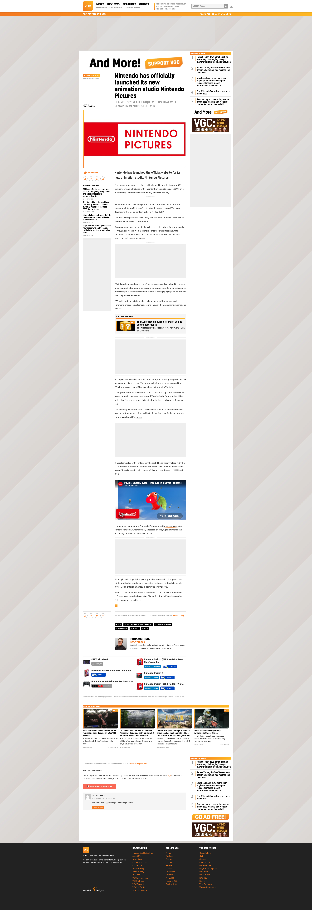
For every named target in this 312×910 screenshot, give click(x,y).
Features (129, 4)
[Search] (226, 6)
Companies (171, 871)
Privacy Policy (138, 868)
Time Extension (205, 884)
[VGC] (88, 6)
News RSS (170, 878)
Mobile (137, 8)
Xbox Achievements (207, 887)
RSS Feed (136, 874)
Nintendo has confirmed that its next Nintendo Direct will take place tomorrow (97, 217)
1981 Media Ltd (91, 855)
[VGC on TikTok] (227, 14)
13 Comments (224, 745)
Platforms (170, 874)
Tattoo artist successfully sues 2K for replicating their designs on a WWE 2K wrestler (99, 733)
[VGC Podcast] (216, 14)
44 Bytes (98, 889)
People (169, 865)
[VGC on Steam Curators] (230, 14)
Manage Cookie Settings (142, 853)
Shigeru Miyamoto (151, 470)
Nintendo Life (205, 865)
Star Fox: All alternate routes (167, 6)
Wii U (176, 470)
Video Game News (92, 76)
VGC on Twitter (139, 887)
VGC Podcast (138, 884)
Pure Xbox (203, 871)
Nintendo (118, 8)
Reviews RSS (171, 884)
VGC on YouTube (139, 890)
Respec (202, 881)
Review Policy (138, 871)
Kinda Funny (204, 862)
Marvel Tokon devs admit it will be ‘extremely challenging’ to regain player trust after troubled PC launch (214, 59)
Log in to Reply (98, 807)
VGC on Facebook (140, 878)
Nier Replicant (169, 413)
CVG (201, 856)
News (100, 4)
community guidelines (138, 764)
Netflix (141, 387)
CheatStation (205, 853)
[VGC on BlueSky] (222, 14)
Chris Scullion (89, 106)
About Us (136, 856)
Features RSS (171, 881)
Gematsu (203, 859)
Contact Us (137, 865)
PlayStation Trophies (208, 868)
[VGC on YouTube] (224, 14)
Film (119, 624)
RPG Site (203, 878)
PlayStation (101, 8)
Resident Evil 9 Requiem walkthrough (171, 4)
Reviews (113, 4)
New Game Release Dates (166, 9)
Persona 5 (137, 417)
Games (169, 868)
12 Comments (113, 747)
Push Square (204, 874)
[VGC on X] (219, 14)
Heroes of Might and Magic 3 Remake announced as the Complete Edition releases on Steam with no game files (173, 733)
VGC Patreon (138, 881)
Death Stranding (153, 413)
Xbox (110, 8)
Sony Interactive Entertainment (139, 624)
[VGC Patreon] (213, 14)
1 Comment (93, 173)
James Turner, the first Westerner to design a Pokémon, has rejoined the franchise (213, 70)
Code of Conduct (139, 862)
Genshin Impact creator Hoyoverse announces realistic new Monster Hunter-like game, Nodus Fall (213, 102)
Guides (144, 4)
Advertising (137, 859)
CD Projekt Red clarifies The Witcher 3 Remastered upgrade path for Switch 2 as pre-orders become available (137, 733)
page (169, 775)
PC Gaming (128, 8)
